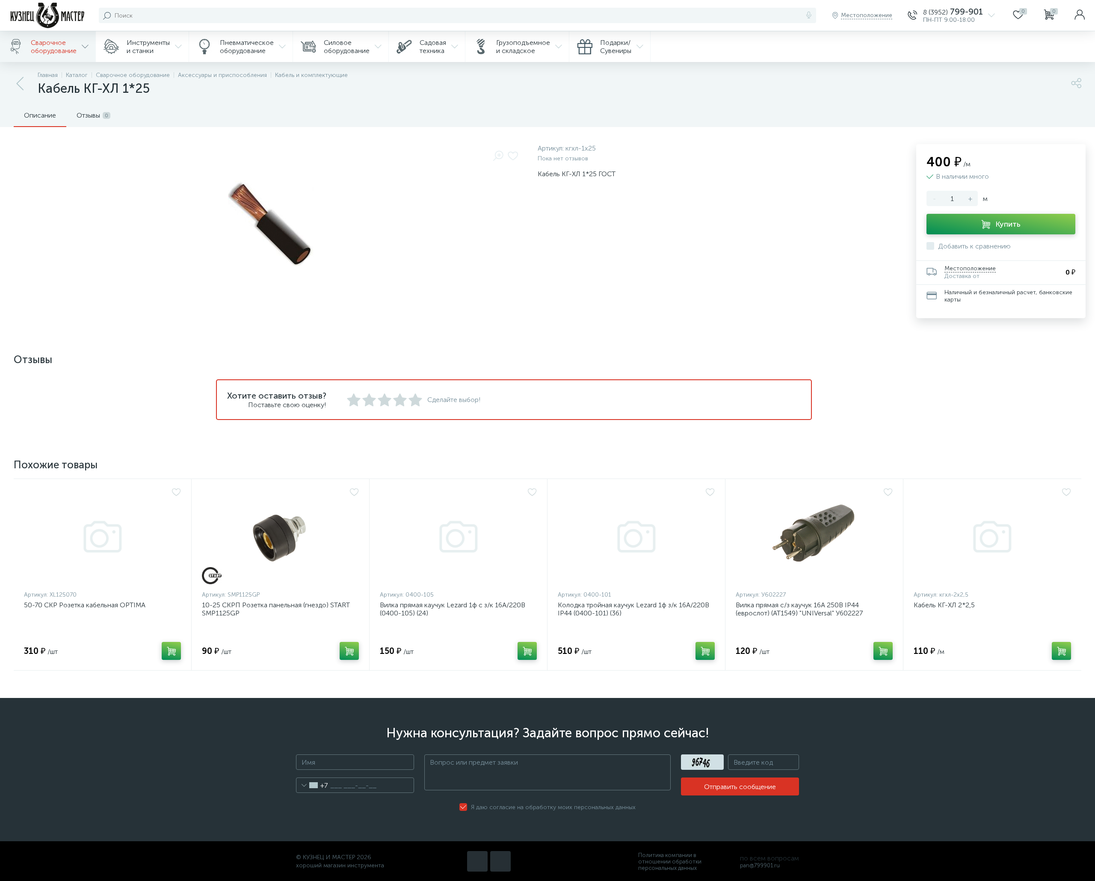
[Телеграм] (500, 861)
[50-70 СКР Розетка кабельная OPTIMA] (102, 536)
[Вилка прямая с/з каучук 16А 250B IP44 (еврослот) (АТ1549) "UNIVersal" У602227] (814, 536)
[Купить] (171, 651)
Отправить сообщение (740, 787)
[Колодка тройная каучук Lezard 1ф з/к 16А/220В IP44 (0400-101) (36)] (636, 536)
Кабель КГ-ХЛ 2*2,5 (944, 605)
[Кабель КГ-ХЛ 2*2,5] (992, 536)
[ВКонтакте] (477, 861)
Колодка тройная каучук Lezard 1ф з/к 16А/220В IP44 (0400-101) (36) (633, 609)
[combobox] (312, 785)
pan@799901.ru (760, 865)
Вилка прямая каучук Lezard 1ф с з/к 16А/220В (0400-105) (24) (452, 609)
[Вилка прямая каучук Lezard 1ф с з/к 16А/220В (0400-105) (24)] (458, 536)
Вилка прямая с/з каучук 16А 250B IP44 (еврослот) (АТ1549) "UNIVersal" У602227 (799, 609)
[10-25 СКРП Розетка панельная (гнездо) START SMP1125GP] (280, 536)
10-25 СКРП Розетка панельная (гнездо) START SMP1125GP (276, 609)
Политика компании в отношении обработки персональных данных (669, 861)
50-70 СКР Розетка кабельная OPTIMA (84, 605)
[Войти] (1079, 15)
